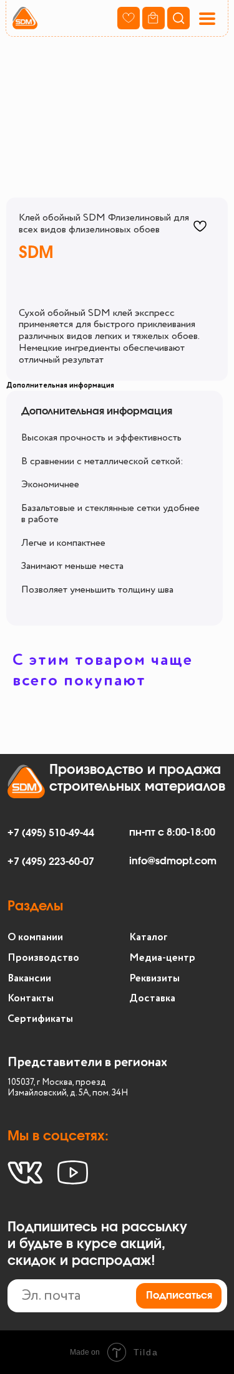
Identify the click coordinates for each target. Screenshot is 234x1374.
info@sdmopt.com (173, 861)
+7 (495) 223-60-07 (50, 862)
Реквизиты (154, 978)
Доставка (152, 998)
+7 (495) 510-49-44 (50, 833)
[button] (206, 18)
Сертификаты (40, 1019)
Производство (43, 958)
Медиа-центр (162, 958)
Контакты (30, 998)
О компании (35, 937)
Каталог (148, 937)
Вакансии (29, 978)
